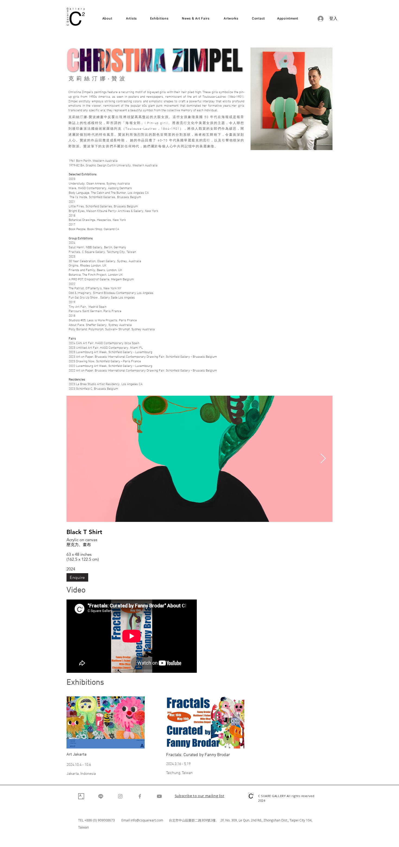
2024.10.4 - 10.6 (78, 765)
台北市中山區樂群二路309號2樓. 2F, (197, 820)
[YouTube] (159, 796)
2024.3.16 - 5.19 (178, 764)
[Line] (101, 796)
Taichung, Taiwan (179, 773)
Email (126, 820)
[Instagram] (120, 796)
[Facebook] (140, 796)
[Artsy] (81, 796)
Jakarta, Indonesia (81, 774)
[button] (199, 796)
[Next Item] (323, 458)
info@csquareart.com (147, 820)
